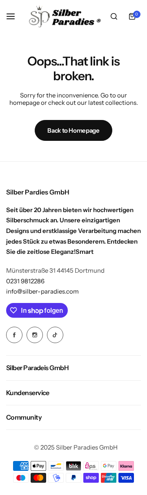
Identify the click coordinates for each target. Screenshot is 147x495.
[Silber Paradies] (65, 16)
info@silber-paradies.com (42, 291)
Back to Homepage (73, 130)
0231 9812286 (25, 281)
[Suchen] (114, 16)
